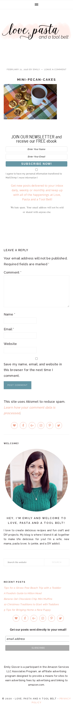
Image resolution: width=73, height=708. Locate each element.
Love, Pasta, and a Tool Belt (36, 35)
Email (9, 329)
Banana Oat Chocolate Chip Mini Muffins (28, 598)
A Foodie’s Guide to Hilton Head (23, 593)
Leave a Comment (55, 69)
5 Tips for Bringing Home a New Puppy (27, 609)
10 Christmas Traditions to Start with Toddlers (31, 604)
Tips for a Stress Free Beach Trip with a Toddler (32, 587)
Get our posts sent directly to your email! (38, 629)
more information (27, 177)
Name (9, 314)
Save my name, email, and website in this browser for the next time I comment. (33, 370)
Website (10, 344)
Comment (12, 272)
